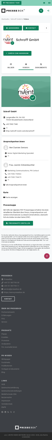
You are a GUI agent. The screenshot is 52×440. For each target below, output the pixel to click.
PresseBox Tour (12, 3)
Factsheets (5, 362)
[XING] (14, 412)
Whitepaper (5, 359)
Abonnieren (14, 28)
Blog (3, 372)
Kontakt (32, 28)
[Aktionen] (46, 28)
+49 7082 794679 (14, 177)
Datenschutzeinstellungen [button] (11, 391)
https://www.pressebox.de (14, 292)
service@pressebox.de (33, 249)
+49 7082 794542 (14, 174)
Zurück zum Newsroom (18, 53)
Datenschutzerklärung (10, 388)
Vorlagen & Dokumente (10, 369)
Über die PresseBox (11, 308)
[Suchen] (41, 10)
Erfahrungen (6, 315)
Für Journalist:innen (9, 347)
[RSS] (8, 412)
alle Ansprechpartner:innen (16, 185)
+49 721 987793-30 (11, 283)
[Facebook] (2, 412)
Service (4, 322)
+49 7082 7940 (12, 124)
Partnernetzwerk (8, 312)
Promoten (5, 340)
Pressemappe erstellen (19, 223)
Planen (4, 334)
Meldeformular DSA (8, 394)
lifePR (3, 407)
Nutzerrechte (6, 397)
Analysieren (6, 344)
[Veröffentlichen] (47, 256)
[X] (11, 412)
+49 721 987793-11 (11, 286)
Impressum (5, 401)
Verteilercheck (6, 404)
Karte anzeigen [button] (12, 197)
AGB (3, 384)
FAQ (3, 319)
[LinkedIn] (5, 412)
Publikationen (6, 366)
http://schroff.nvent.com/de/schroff (20, 131)
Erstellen (4, 337)
